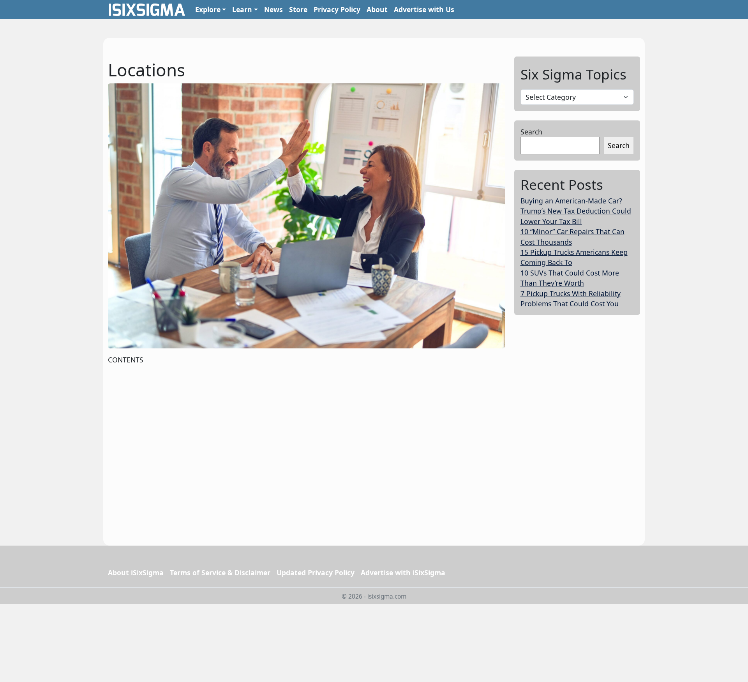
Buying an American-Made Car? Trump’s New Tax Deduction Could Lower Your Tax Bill (575, 211)
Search (531, 131)
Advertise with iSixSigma (403, 572)
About (377, 9)
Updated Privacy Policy (316, 572)
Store (298, 9)
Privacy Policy (337, 9)
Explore (208, 9)
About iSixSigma (136, 572)
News (273, 9)
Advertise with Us (424, 9)
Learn (242, 9)
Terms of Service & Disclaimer (220, 572)
